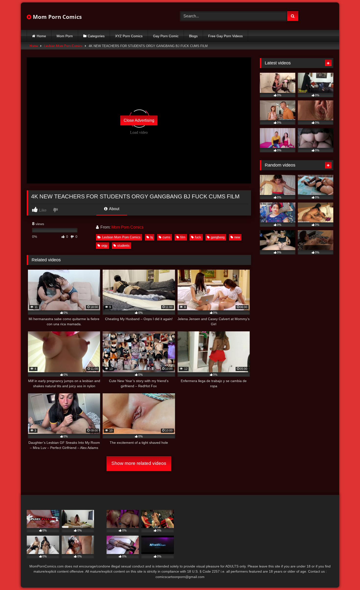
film (182, 237)
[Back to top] (344, 575)
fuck (198, 237)
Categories (96, 36)
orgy (104, 245)
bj (151, 237)
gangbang (218, 237)
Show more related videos (138, 463)
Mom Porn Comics (56, 16)
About (113, 209)
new (237, 237)
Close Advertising (139, 120)
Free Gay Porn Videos (225, 36)
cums (166, 237)
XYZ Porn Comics (129, 36)
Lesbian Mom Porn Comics (63, 46)
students (123, 245)
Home (41, 36)
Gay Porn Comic (166, 36)
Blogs (193, 36)
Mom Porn (65, 36)
